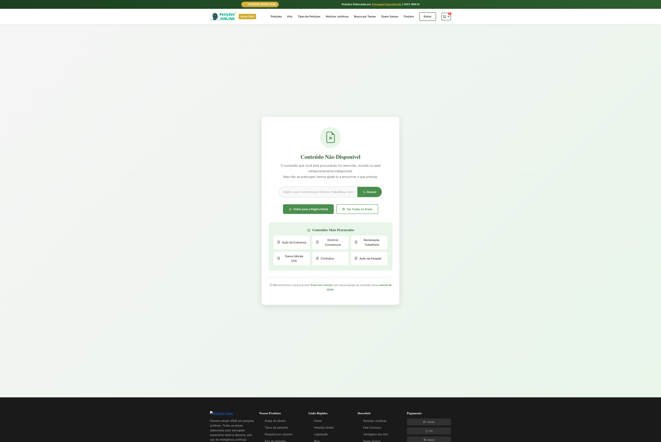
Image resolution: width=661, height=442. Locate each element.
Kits (289, 16)
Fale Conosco (372, 427)
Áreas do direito (275, 421)
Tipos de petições (276, 427)
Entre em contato (321, 285)
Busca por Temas (365, 16)
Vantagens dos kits (375, 434)
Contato (409, 16)
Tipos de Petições (309, 16)
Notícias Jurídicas (337, 16)
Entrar (428, 16)
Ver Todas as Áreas (359, 209)
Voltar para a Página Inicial (310, 209)
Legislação (321, 434)
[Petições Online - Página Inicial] (221, 414)
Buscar (371, 192)
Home (318, 421)
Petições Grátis (324, 427)
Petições (276, 16)
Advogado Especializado (386, 4)
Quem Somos (389, 16)
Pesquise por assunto (279, 434)
